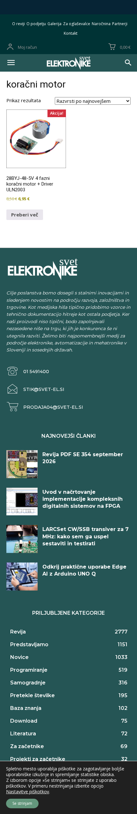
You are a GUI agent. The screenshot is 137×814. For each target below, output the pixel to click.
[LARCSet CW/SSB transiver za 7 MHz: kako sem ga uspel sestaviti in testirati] (22, 539)
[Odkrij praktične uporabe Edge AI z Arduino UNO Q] (22, 577)
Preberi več (24, 214)
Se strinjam (22, 803)
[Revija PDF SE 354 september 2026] (22, 464)
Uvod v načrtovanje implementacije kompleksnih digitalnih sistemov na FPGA (82, 499)
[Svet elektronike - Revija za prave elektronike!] (68, 62)
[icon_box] (27, 371)
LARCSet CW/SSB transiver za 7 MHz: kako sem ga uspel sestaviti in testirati (85, 536)
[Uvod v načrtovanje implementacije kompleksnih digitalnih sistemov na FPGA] (22, 502)
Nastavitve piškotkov (27, 792)
